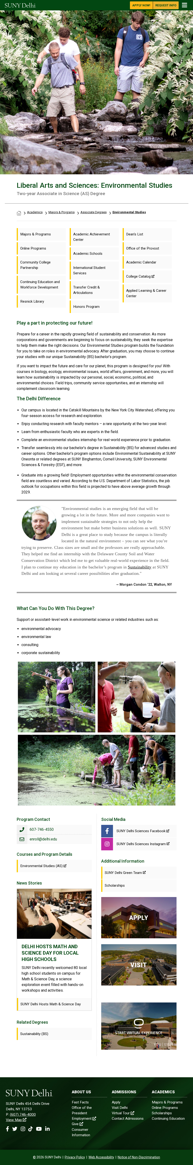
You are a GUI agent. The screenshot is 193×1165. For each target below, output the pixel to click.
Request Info (165, 5)
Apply (116, 1102)
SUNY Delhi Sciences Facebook (141, 831)
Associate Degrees (93, 212)
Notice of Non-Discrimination (139, 1157)
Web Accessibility (101, 1157)
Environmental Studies (129, 212)
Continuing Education (168, 1118)
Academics (35, 212)
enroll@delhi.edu (43, 839)
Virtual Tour (121, 1113)
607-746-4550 (42, 829)
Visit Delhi (120, 1108)
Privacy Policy (75, 1157)
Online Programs (165, 1108)
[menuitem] (41, 234)
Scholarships (162, 1113)
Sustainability (139, 567)
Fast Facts (80, 1102)
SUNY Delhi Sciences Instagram (141, 844)
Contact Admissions (128, 1118)
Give (75, 1124)
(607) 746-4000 (23, 1114)
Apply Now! (141, 5)
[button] (7, 1129)
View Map (14, 1120)
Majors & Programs (61, 212)
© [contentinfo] (34, 1157)
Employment (82, 1118)
